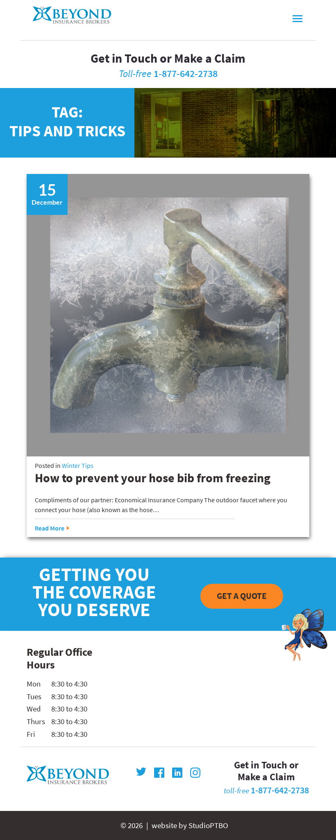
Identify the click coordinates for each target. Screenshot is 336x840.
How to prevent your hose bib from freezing (152, 477)
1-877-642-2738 (186, 73)
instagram (195, 773)
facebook (159, 773)
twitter (141, 773)
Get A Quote (242, 596)
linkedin (177, 773)
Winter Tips (77, 465)
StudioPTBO (208, 825)
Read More (49, 528)
